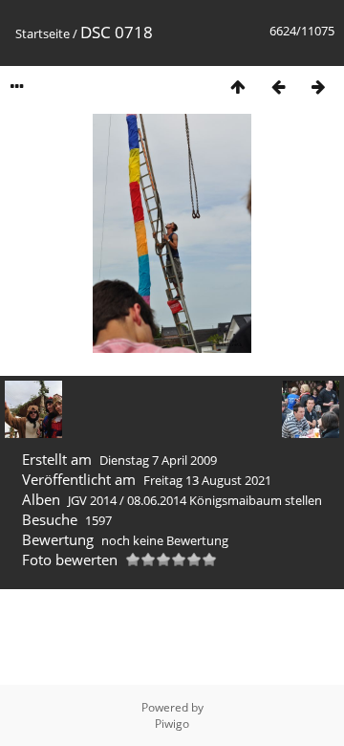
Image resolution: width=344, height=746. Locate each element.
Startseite (42, 33)
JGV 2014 (92, 500)
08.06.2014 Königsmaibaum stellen (224, 500)
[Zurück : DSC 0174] (278, 87)
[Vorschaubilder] (238, 87)
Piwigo (172, 723)
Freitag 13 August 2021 (207, 480)
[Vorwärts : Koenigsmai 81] (318, 87)
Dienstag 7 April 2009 (158, 460)
